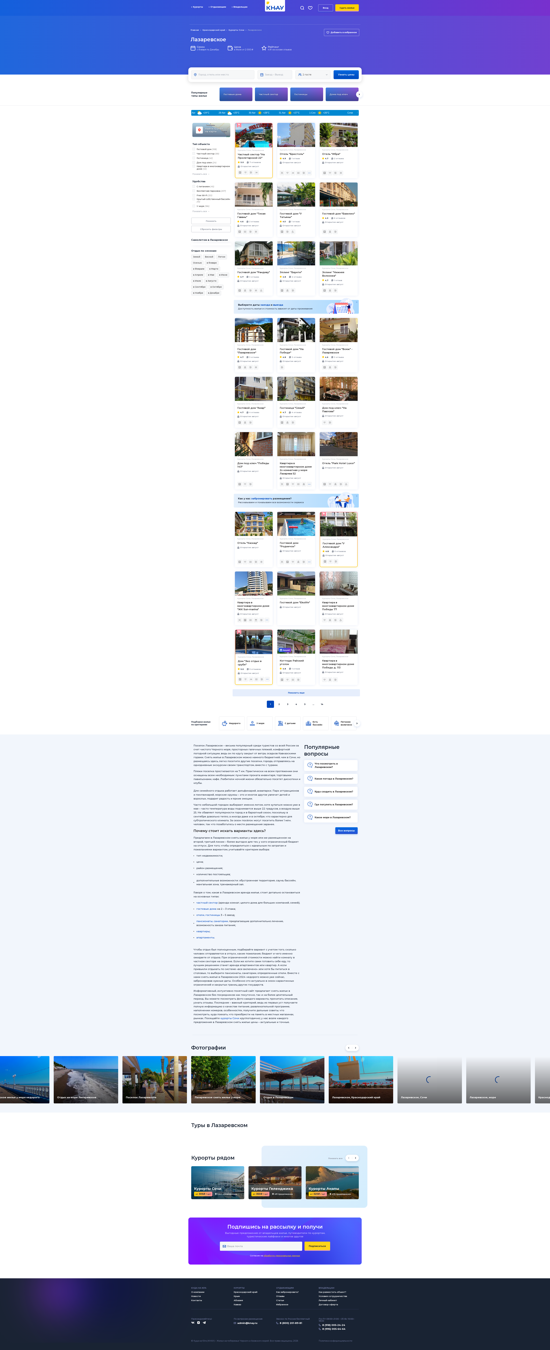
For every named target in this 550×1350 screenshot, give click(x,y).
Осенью (197, 263)
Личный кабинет (328, 1300)
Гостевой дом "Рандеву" (253, 272)
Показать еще (296, 692)
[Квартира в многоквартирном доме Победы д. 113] (339, 642)
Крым (237, 1296)
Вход (325, 8)
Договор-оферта (328, 1304)
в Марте (213, 269)
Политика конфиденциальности (335, 1341)
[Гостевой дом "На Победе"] (296, 330)
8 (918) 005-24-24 (333, 1325)
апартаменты (205, 937)
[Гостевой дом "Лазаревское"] (254, 330)
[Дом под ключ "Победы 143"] (254, 444)
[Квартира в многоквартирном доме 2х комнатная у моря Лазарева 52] (296, 444)
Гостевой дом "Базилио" (338, 213)
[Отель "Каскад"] (254, 524)
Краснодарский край (245, 1292)
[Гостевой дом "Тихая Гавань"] (254, 195)
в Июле (197, 281)
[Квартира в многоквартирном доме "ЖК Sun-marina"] (254, 583)
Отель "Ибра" (331, 154)
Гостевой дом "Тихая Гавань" (251, 215)
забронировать (261, 498)
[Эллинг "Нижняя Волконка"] (339, 253)
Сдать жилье (347, 8)
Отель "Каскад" (247, 543)
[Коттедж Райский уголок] (296, 642)
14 (322, 704)
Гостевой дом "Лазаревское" (246, 351)
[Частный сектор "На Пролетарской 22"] (253, 135)
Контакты (196, 1300)
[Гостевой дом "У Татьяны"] (296, 195)
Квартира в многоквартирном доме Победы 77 (338, 606)
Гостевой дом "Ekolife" (295, 602)
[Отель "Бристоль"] (296, 135)
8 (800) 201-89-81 (291, 1323)
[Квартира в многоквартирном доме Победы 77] (339, 583)
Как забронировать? (287, 1292)
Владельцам (240, 7)
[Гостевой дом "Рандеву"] (254, 253)
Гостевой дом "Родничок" (289, 545)
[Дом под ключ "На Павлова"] (339, 389)
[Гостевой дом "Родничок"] (296, 524)
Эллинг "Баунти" (291, 272)
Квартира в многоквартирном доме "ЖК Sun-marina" (253, 606)
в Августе (211, 281)
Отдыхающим (218, 7)
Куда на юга (198, 1288)
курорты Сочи (229, 1018)
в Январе (212, 263)
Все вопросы (346, 830)
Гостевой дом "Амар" (251, 407)
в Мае (211, 275)
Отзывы (280, 1296)
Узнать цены (346, 74)
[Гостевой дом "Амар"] (254, 389)
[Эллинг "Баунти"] (296, 253)
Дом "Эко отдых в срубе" (250, 663)
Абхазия (238, 1300)
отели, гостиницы (208, 915)
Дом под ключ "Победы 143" (253, 465)
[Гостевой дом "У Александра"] (338, 524)
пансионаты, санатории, (212, 921)
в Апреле (198, 275)
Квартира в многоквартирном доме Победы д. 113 (338, 664)
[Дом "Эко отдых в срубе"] (253, 642)
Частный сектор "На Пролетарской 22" (251, 156)
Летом (221, 256)
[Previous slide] (219, 94)
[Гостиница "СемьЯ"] (296, 389)
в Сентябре (199, 287)
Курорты (198, 7)
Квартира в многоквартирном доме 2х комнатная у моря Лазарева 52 (296, 468)
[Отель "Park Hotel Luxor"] (339, 444)
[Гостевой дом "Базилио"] (339, 195)
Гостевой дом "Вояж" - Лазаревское (337, 351)
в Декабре (213, 293)
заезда (265, 304)
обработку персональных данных (282, 1255)
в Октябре (216, 287)
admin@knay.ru (247, 1323)
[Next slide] (359, 94)
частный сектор (207, 902)
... (313, 704)
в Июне (223, 275)
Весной (209, 256)
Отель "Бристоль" (292, 154)
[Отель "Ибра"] (339, 135)
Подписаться (317, 1246)
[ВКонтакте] (192, 1323)
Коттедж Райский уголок (292, 662)
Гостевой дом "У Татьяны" (291, 215)
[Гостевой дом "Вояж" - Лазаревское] (339, 330)
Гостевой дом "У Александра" (334, 545)
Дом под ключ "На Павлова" (334, 409)
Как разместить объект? (332, 1292)
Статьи (280, 1300)
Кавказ (237, 1304)
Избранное (282, 1304)
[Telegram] (204, 1322)
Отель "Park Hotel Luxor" (338, 463)
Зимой (196, 256)
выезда (278, 304)
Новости (196, 1296)
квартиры (203, 931)
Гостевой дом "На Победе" (292, 351)
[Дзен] (198, 1322)
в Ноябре (198, 293)
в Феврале (198, 269)
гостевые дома (206, 908)
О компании (197, 1292)
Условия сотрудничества (333, 1296)
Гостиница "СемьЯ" (292, 407)
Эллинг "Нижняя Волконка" (333, 274)
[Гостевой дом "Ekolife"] (296, 583)
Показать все (335, 1158)
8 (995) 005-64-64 (333, 1328)
